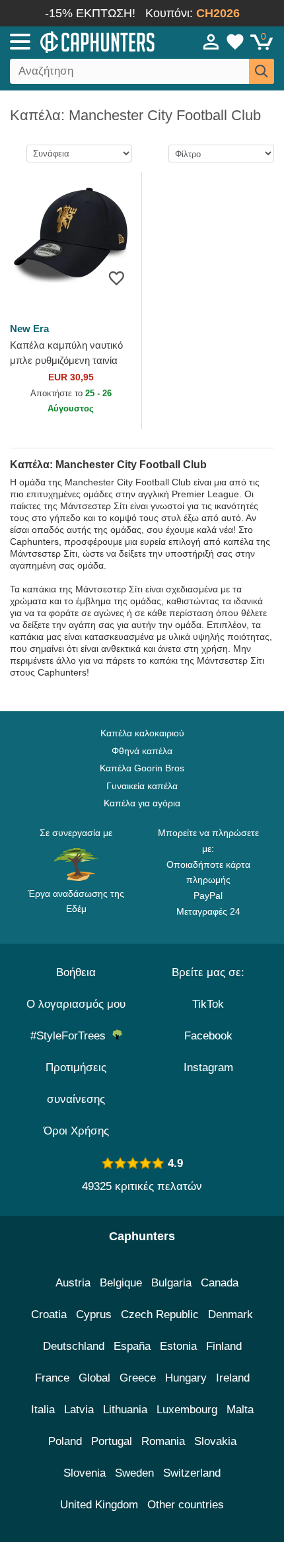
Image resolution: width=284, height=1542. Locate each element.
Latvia (79, 1409)
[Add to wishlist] (116, 278)
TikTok (208, 1004)
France (52, 1378)
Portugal (111, 1441)
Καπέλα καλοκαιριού (142, 733)
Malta (240, 1409)
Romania (163, 1441)
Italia (43, 1409)
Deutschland (73, 1346)
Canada (219, 1283)
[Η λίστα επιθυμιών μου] (235, 41)
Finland (224, 1346)
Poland (65, 1441)
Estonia (178, 1346)
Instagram (208, 1067)
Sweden (134, 1473)
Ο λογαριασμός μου (75, 1004)
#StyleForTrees (71, 1036)
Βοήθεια (76, 972)
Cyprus (94, 1314)
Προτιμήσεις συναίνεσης (76, 1083)
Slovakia (215, 1441)
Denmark (230, 1314)
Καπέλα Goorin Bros (142, 768)
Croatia (49, 1314)
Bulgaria (171, 1283)
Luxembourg (187, 1409)
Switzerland (192, 1473)
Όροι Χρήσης (76, 1131)
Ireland (233, 1378)
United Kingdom (99, 1504)
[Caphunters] (83, 40)
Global (94, 1378)
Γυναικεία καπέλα (142, 786)
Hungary (186, 1378)
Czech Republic (160, 1314)
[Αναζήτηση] (261, 71)
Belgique (121, 1283)
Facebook (208, 1036)
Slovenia (84, 1473)
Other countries (185, 1504)
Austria (72, 1283)
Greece (138, 1378)
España (132, 1346)
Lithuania (125, 1409)
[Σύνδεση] (211, 41)
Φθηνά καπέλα (142, 751)
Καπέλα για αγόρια (142, 803)
